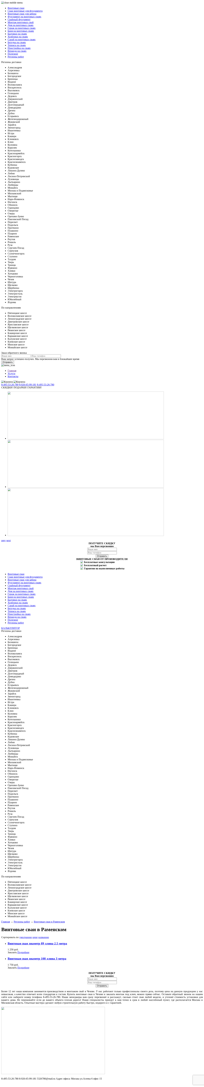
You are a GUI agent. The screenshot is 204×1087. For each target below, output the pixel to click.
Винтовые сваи (16, 8)
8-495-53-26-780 (9, 384)
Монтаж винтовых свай (21, 22)
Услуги (11, 373)
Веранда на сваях (17, 51)
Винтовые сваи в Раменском (49, 921)
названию (43, 937)
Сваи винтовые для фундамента (25, 11)
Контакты (13, 376)
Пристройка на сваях (19, 48)
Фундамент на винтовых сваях (24, 16)
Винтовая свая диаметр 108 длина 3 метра (37, 958)
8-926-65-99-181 (27, 384)
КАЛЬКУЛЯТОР (10, 628)
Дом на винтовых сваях (20, 25)
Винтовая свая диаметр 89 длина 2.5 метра (37, 943)
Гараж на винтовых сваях (22, 28)
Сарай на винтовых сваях (22, 39)
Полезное (13, 53)
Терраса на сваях (17, 45)
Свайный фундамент (19, 19)
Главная (12, 370)
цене (35, 937)
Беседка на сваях (17, 42)
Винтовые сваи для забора (22, 13)
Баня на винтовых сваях (21, 31)
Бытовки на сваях (17, 33)
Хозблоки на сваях (18, 36)
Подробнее (23, 952)
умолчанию (25, 937)
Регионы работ (16, 56)
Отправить (8, 362)
